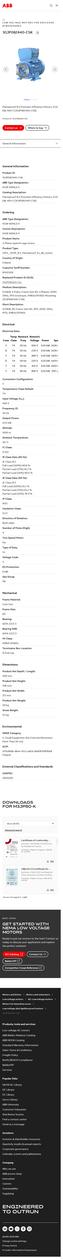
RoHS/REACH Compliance (17, 1059)
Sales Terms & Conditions (17, 1050)
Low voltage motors (12, 999)
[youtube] (11, 1228)
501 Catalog (12, 954)
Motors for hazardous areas (16, 1003)
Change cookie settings (14, 1241)
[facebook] (23, 1228)
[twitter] (17, 1228)
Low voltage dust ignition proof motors (22, 1008)
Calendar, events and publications (21, 1153)
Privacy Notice (9, 1245)
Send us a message (13, 1124)
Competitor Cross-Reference (21, 967)
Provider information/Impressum (19, 1250)
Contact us (11, 127)
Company (8, 1162)
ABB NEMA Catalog (13, 1040)
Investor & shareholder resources (21, 1139)
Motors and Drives (11, 994)
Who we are (9, 1168)
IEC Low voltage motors (40, 999)
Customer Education (14, 1109)
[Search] (51, 5)
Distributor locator (13, 1114)
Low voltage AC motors (16, 1030)
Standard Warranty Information (20, 1045)
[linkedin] (4, 1228)
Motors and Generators (38, 994)
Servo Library (10, 1099)
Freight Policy (10, 1055)
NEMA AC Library (12, 1084)
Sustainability (10, 1188)
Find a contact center (14, 1119)
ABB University (10, 1104)
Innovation (8, 1178)
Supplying (8, 1193)
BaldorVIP (10, 961)
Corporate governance (15, 1149)
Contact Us (35, 954)
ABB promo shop (12, 1173)
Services (7, 1069)
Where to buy (35, 127)
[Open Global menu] (56, 5)
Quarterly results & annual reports (21, 1144)
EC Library (8, 1094)
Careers (6, 1183)
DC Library (8, 1089)
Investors (7, 1132)
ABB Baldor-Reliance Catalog (18, 1035)
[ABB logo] (7, 6)
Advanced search (13, 830)
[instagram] (29, 1228)
